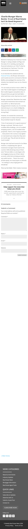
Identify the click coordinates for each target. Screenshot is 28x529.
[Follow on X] (7, 516)
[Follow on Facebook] (4, 516)
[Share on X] (6, 50)
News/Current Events (9, 475)
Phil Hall (5, 24)
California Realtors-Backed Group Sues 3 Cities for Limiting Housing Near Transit (14, 347)
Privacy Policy (9, 525)
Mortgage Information (9, 482)
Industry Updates (8, 477)
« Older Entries (5, 456)
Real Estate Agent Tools (9, 485)
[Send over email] (17, 50)
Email (3, 241)
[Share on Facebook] (2, 50)
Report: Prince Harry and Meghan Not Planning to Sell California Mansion (13, 379)
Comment (4, 216)
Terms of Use (19, 525)
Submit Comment (22, 255)
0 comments (20, 24)
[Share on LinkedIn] (13, 50)
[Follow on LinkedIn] (10, 516)
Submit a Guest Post (9, 500)
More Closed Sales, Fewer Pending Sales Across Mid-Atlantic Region (12, 283)
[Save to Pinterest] (10, 50)
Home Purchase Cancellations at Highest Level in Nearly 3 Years (13, 412)
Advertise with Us (8, 497)
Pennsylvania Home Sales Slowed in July (12, 443)
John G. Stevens (9, 321)
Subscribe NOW (10, 508)
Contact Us (6, 503)
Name (3, 234)
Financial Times (5, 76)
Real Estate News (8, 480)
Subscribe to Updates (9, 495)
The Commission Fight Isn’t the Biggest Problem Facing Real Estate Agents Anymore (13, 315)
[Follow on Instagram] (13, 516)
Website (3, 248)
